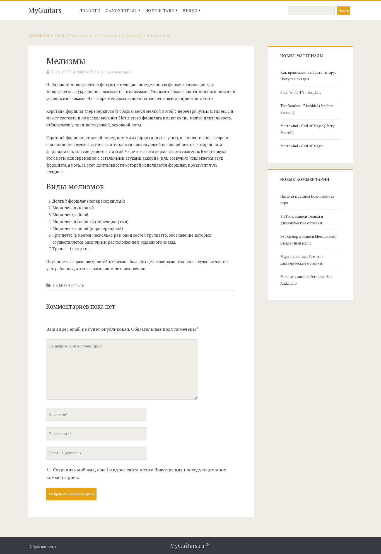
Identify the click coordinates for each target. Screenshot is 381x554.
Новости (89, 10)
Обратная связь (43, 546)
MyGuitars (45, 10)
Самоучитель (121, 10)
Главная (38, 35)
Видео (190, 10)
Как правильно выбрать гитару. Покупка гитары (308, 75)
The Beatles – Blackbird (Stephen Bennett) (306, 109)
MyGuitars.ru (190, 546)
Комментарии (119, 72)
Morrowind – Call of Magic (301, 145)
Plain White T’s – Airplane (301, 92)
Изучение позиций (117, 35)
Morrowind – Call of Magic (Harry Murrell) (307, 129)
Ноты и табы (160, 10)
